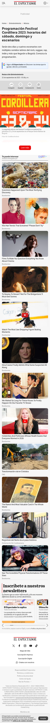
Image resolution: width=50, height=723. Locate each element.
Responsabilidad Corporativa (25, 670)
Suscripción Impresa (25, 655)
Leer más (25, 148)
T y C (23, 628)
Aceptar (43, 718)
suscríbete (19, 617)
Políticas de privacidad (25, 676)
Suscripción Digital (25, 658)
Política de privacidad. (38, 628)
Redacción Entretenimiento (13, 74)
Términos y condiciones (25, 673)
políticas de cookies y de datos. (23, 721)
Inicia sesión (8, 617)
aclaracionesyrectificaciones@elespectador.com (31, 697)
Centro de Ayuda (25, 679)
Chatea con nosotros (26, 662)
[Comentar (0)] (30, 85)
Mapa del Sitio (25, 651)
